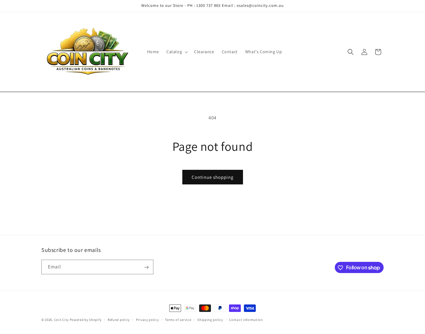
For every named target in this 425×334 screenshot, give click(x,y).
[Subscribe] (146, 267)
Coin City (61, 320)
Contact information (246, 319)
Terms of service (178, 319)
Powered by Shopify (86, 320)
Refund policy (119, 319)
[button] (176, 51)
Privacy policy (147, 319)
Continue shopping (213, 177)
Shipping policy (210, 319)
